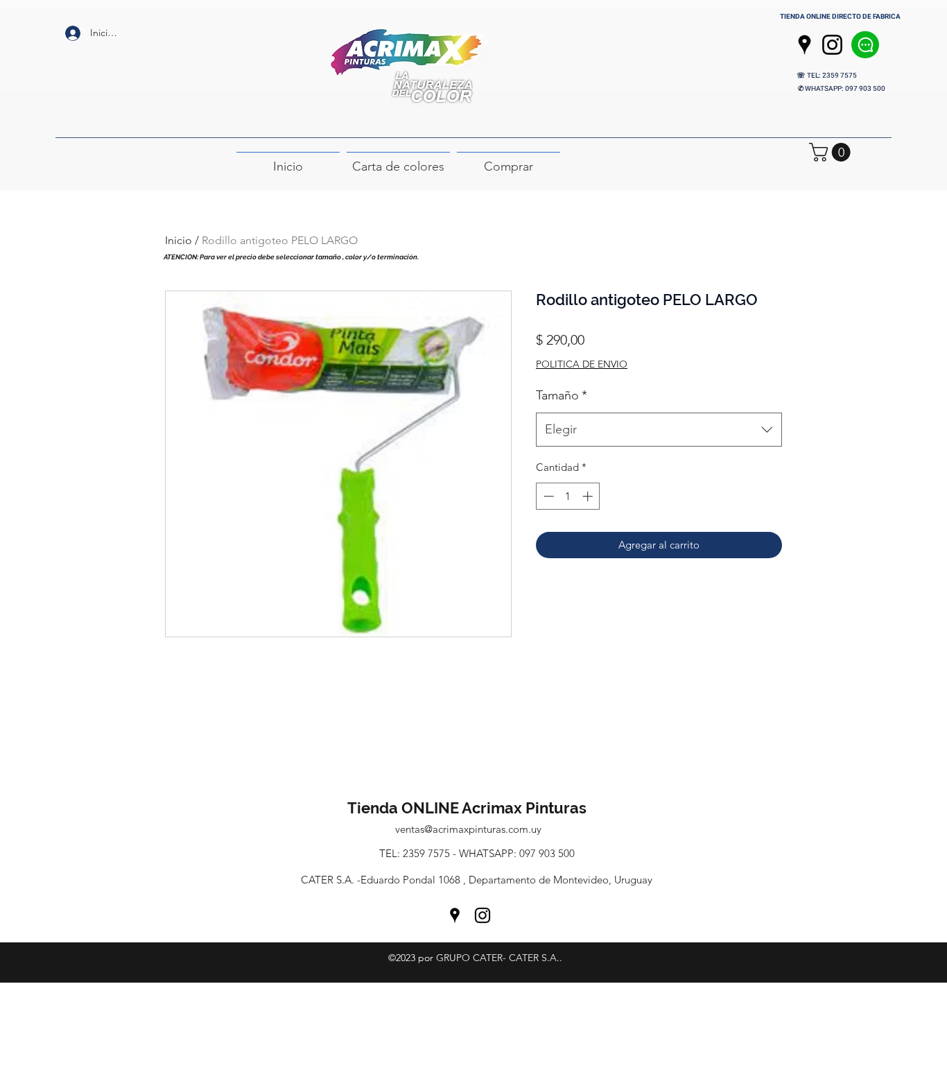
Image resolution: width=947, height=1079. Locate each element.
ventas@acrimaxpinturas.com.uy (468, 829)
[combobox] (659, 430)
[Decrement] (547, 496)
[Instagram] (832, 44)
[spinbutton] (568, 496)
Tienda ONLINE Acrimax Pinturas (468, 808)
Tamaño (561, 395)
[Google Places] (804, 44)
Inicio (178, 240)
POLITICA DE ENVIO (581, 364)
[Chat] (865, 44)
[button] (832, 152)
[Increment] (589, 496)
